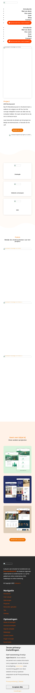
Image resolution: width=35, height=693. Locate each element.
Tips (5, 610)
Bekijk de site (17, 130)
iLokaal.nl (17, 583)
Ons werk (28, 13)
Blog (30, 17)
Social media (7, 642)
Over (30, 15)
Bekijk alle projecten (17, 539)
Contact (28, 20)
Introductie (27, 9)
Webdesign (7, 632)
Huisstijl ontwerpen (10, 625)
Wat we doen (27, 11)
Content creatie (8, 635)
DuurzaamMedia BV (10, 571)
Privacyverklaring (11, 681)
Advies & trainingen (10, 622)
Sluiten (21, 681)
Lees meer (19, 666)
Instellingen (17, 691)
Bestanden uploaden (10, 607)
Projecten (7, 603)
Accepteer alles (17, 687)
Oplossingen (7, 600)
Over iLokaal (7, 597)
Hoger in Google (9, 639)
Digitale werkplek (9, 629)
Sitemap (6, 613)
